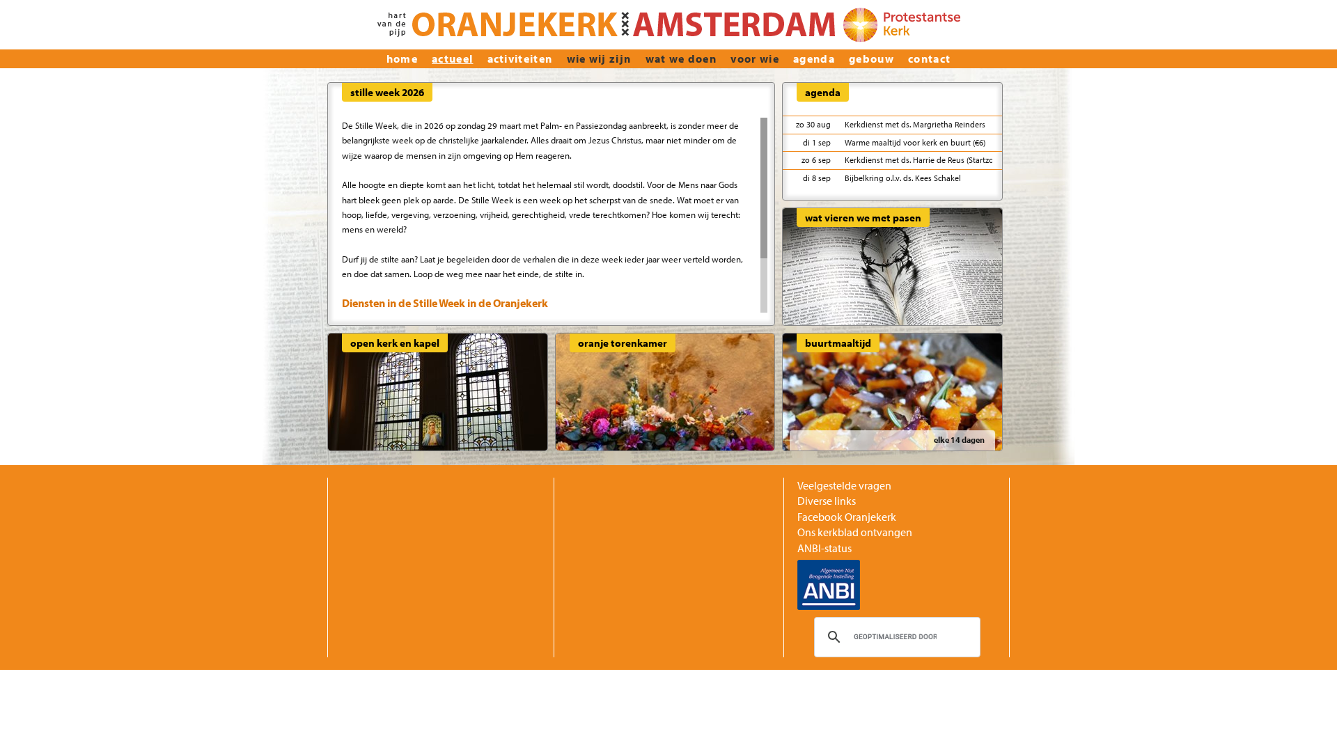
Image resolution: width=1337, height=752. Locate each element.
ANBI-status (824, 548)
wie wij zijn (599, 58)
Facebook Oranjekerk (846, 517)
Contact (929, 58)
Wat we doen (681, 58)
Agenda (814, 58)
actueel (452, 58)
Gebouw (871, 58)
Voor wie (754, 58)
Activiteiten (520, 58)
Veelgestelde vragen (844, 485)
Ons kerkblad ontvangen (854, 532)
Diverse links (826, 501)
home (402, 58)
